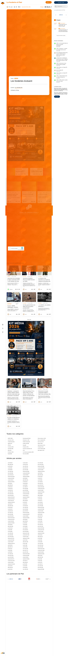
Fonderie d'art (25, 443)
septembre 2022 (10, 543)
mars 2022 (9, 553)
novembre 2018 (25, 514)
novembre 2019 (25, 493)
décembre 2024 (10, 497)
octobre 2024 (10, 500)
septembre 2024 (10, 502)
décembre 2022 (10, 538)
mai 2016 (24, 565)
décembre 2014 (40, 486)
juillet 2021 (9, 567)
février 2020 (25, 488)
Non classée (25, 453)
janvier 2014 (40, 505)
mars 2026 (9, 471)
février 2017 (25, 550)
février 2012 (39, 545)
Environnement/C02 (26, 438)
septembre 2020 (25, 476)
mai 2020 (24, 483)
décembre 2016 (25, 553)
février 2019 (25, 509)
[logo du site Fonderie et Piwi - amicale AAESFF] (3, 4)
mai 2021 (24, 462)
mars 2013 (39, 522)
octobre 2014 (40, 490)
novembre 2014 (40, 488)
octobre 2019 (25, 495)
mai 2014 (39, 498)
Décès (9, 450)
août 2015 (39, 473)
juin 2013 (39, 517)
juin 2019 (24, 502)
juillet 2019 (24, 500)
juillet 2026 (9, 464)
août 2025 (9, 483)
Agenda (9, 443)
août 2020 (24, 478)
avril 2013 (39, 521)
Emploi (9, 453)
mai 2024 (9, 509)
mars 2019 (24, 507)
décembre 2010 (40, 569)
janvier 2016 (40, 464)
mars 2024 (9, 512)
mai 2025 (9, 488)
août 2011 (39, 555)
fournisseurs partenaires (26, 448)
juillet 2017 (24, 541)
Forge (24, 445)
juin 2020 (24, 481)
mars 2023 (9, 533)
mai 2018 (24, 524)
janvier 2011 (40, 567)
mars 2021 (24, 466)
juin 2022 (9, 548)
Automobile (9, 448)
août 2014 (39, 493)
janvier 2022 (10, 557)
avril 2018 (24, 526)
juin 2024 (9, 507)
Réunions (39, 443)
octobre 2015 (40, 469)
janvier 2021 (25, 469)
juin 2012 (39, 538)
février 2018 (25, 529)
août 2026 (9, 462)
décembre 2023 (10, 517)
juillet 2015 (39, 474)
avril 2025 (9, 490)
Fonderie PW (65, 67)
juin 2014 (39, 497)
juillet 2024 (9, 505)
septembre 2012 (40, 533)
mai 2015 (39, 478)
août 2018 (24, 519)
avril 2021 (24, 464)
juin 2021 (9, 569)
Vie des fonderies (40, 448)
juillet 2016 (24, 562)
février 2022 (10, 555)
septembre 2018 (25, 517)
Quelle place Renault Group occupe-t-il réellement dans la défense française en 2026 (61, 53)
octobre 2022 (10, 541)
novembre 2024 (10, 498)
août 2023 (9, 524)
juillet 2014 (39, 495)
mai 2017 (24, 545)
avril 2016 (24, 567)
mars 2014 (39, 502)
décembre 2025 (10, 476)
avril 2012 (39, 541)
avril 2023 (9, 531)
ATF (8, 445)
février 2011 (39, 565)
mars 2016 (24, 569)
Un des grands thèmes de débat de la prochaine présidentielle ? (62, 44)
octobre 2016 (25, 557)
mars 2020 (24, 486)
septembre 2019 (25, 497)
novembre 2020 (25, 473)
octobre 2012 (40, 531)
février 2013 (39, 524)
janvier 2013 (40, 526)
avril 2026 (9, 469)
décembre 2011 (40, 548)
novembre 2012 (40, 529)
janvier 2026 (10, 474)
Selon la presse (40, 445)
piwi (57, 52)
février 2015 (39, 483)
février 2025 (10, 493)
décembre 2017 (25, 533)
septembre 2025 (10, 481)
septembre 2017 (25, 538)
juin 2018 (24, 522)
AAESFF (9, 438)
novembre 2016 (25, 555)
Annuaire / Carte (61, 2)
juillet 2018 (24, 521)
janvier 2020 (25, 490)
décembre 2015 (40, 466)
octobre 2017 (25, 536)
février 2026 (10, 473)
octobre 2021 (10, 562)
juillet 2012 (39, 536)
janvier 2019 (25, 510)
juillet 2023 (9, 526)
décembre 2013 (40, 507)
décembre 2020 (25, 471)
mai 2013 (39, 519)
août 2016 (24, 560)
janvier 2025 (10, 495)
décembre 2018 (25, 512)
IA (23, 450)
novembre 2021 (10, 560)
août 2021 (9, 565)
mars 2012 (39, 543)
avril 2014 (39, 500)
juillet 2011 (39, 557)
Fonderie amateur (25, 441)
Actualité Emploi (10, 441)
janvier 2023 (10, 536)
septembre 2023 (10, 522)
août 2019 (24, 498)
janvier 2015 (40, 485)
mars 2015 (39, 481)
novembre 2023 (10, 519)
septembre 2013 (40, 512)
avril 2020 (24, 485)
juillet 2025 (9, 485)
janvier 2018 (25, 531)
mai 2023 (9, 529)
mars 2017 (24, 548)
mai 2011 (39, 560)
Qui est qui (39, 441)
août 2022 (9, 545)
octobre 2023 (10, 521)
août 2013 (39, 514)
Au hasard (16, 78)
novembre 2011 (40, 550)
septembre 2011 (40, 553)
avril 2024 (9, 510)
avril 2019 (24, 505)
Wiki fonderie (40, 450)
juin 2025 (9, 486)
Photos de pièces (40, 438)
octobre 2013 (40, 510)
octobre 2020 (25, 474)
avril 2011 (39, 562)
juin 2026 (9, 466)
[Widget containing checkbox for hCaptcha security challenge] (16, 248)
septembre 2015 (40, 471)
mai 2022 (9, 550)
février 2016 (39, 462)
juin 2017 (24, 543)
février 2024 (10, 514)
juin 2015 (39, 476)
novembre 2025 (10, 478)
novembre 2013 (40, 509)
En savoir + (57, 96)
